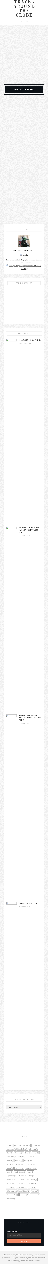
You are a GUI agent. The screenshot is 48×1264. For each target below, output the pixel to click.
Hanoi (10, 1160)
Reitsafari (11, 1180)
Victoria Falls (12, 1195)
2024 (9, 1145)
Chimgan (33, 1149)
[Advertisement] (24, 56)
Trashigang (21, 1187)
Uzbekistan (24, 1191)
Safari (21, 1180)
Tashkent (32, 1183)
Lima (9, 1172)
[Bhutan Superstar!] (24, 113)
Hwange (28, 1160)
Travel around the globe (24, 9)
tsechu (32, 1187)
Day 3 (9, 1153)
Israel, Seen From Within (30, 340)
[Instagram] (27, 21)
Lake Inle (19, 1168)
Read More (24, 147)
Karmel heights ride (28, 903)
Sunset (22, 1183)
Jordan (31, 1164)
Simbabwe (11, 1183)
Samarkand (31, 1180)
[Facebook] (21, 21)
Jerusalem (20, 1164)
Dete (27, 1153)
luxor (30, 1172)
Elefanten (11, 1157)
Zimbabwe (11, 1199)
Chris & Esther (29, 129)
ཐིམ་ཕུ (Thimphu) (24, 188)
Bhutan (36, 1145)
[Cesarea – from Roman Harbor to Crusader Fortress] (11, 619)
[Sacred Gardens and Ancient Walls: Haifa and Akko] (11, 806)
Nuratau (22, 1176)
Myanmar (11, 1176)
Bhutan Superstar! (24, 126)
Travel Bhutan (24, 122)
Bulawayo (11, 1149)
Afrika (26, 1145)
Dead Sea (19, 1153)
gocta (31, 1157)
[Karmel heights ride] (11, 994)
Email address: (12, 1231)
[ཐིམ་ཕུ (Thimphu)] (24, 175)
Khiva (10, 1168)
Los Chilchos (20, 1172)
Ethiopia (22, 1157)
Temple (10, 1187)
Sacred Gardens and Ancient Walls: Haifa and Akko (30, 718)
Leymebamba (31, 1168)
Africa (17, 1145)
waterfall (35, 1195)
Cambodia (22, 1149)
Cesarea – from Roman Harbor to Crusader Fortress (29, 530)
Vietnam (24, 1195)
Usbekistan (12, 1191)
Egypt (36, 1153)
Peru (31, 1176)
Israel (10, 1164)
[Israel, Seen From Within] (11, 431)
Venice (35, 1191)
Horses (18, 1160)
